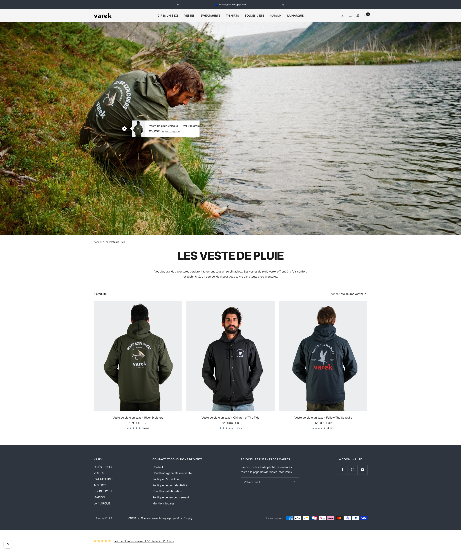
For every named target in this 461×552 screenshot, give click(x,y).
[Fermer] (315, 227)
